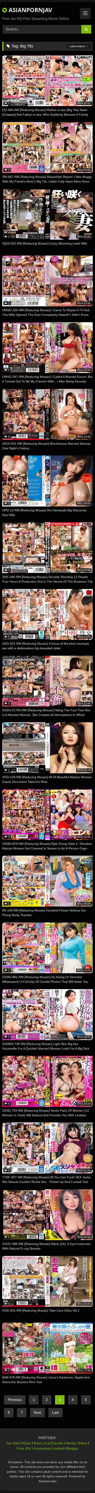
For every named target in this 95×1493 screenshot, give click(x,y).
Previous (15, 1400)
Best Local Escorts (48, 1443)
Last (55, 1412)
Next (37, 1412)
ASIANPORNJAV (29, 10)
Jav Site (12, 1443)
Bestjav (72, 1448)
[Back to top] (81, 1480)
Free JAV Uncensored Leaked (40, 1448)
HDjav (26, 1443)
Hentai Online (76, 1443)
